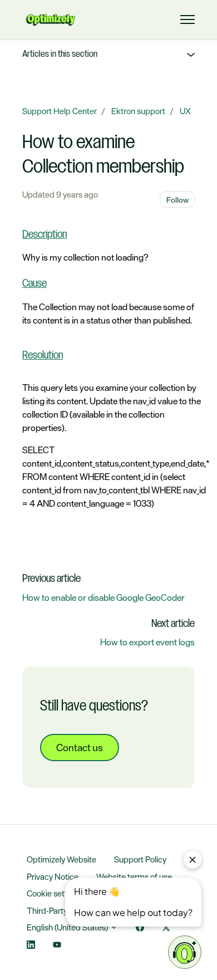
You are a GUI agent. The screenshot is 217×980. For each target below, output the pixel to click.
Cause (34, 284)
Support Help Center (59, 111)
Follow (177, 199)
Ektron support (138, 111)
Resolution (42, 355)
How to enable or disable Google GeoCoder (103, 597)
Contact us (79, 747)
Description (44, 235)
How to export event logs (147, 642)
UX (185, 111)
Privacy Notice (52, 877)
